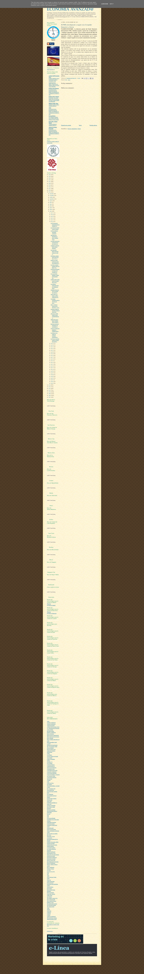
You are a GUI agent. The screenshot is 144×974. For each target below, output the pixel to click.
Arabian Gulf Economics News (54, 76)
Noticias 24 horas (50, 868)
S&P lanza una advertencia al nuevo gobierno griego (54, 237)
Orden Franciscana (50, 881)
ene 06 (52, 374)
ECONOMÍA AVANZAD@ (70, 9)
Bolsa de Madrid (50, 748)
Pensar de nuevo (50, 882)
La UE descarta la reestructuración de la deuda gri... (55, 225)
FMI (48, 816)
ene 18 (52, 355)
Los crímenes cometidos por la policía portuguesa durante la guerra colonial (54, 118)
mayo (51, 204)
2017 (49, 188)
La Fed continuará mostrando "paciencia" (54, 232)
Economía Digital (50, 790)
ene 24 (52, 345)
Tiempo (49, 604)
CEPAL (48, 760)
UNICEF (49, 913)
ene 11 (52, 367)
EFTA (48, 792)
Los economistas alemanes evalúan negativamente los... (55, 276)
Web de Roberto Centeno (52, 918)
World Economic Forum (51, 919)
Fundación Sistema (50, 823)
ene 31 (52, 213)
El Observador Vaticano (54, 96)
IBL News (49, 835)
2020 (49, 183)
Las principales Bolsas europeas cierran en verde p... (54, 252)
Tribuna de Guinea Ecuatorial (53, 128)
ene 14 (52, 362)
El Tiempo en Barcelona (51, 613)
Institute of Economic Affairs (52, 842)
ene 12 (52, 366)
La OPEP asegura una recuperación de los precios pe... (55, 242)
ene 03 (52, 379)
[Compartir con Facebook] (91, 78)
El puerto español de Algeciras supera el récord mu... (55, 311)
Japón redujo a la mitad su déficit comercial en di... (55, 296)
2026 (49, 174)
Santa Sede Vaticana (51, 894)
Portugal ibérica (52, 116)
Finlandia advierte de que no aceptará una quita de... (55, 291)
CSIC (48, 781)
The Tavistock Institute (51, 905)
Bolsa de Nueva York (51, 749)
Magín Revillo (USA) (51, 853)
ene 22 (52, 348)
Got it (112, 3)
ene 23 (52, 346)
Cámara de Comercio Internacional (51, 751)
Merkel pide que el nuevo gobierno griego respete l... (55, 321)
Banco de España (50, 733)
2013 (49, 386)
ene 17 (52, 357)
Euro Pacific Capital (51, 807)
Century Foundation (51, 759)
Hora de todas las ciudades (52, 833)
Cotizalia (48, 780)
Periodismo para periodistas (52, 884)
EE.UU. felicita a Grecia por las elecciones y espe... (55, 306)
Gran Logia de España (51, 829)
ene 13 (52, 364)
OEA (48, 873)
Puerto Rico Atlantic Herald (53, 122)
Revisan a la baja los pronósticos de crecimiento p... (55, 325)
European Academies (51, 809)
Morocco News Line (51, 860)
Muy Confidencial (50, 867)
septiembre (52, 199)
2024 (49, 178)
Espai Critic (49, 801)
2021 (49, 181)
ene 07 (52, 372)
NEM (50, 108)
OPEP (48, 878)
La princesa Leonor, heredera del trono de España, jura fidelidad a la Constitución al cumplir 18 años (54, 92)
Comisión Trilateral (50, 764)
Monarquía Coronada (51, 859)
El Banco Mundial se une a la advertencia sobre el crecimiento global (54, 80)
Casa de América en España (52, 756)
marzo (51, 207)
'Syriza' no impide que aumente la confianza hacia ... (55, 330)
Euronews (49, 808)
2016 (49, 190)
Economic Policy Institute (52, 791)
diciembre (52, 193)
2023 (49, 179)
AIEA (48, 721)
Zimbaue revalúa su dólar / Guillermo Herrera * (54, 105)
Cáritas (48, 753)
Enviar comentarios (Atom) (74, 128)
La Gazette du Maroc (51, 847)
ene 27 (52, 219)
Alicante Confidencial (51, 722)
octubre (51, 197)
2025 (49, 176)
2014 (49, 385)
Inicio (80, 125)
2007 (49, 397)
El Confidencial (50, 794)
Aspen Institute (50, 729)
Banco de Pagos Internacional (53, 735)
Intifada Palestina (50, 846)
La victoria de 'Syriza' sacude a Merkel (55, 228)
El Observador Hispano (54, 88)
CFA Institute (49, 763)
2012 (49, 388)
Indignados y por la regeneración (51, 837)
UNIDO (48, 915)
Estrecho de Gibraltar (51, 805)
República (49, 891)
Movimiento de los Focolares (52, 861)
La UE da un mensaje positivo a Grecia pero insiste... (55, 340)
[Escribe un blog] (86, 78)
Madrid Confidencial (51, 851)
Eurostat (48, 814)
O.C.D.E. (49, 870)
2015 (49, 192)
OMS (48, 875)
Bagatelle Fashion (50, 731)
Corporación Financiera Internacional (51, 778)
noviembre (52, 195)
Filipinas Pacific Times (53, 103)
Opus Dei (49, 880)
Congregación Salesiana (51, 773)
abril (51, 206)
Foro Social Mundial (51, 818)
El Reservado (49, 800)
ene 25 (52, 343)
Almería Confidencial (51, 724)
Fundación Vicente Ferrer (52, 825)
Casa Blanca (49, 755)
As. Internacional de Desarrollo (53, 728)
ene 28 (52, 218)
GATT (48, 826)
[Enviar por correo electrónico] (84, 78)
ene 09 (52, 371)
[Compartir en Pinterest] (93, 78)
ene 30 (52, 214)
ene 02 (52, 381)
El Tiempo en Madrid (51, 605)
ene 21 (52, 350)
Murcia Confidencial (51, 863)
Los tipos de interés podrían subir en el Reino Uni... (55, 266)
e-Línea (48, 787)
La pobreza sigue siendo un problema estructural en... (54, 335)
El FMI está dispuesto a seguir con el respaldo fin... (55, 271)
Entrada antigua (93, 125)
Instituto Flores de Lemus (52, 844)
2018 (49, 186)
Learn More (104, 3)
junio (51, 202)
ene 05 (52, 376)
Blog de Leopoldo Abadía (52, 746)
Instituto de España (50, 843)
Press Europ (49, 888)
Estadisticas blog (50, 931)
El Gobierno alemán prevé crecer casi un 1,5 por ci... (55, 257)
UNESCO (49, 912)
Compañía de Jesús (51, 769)
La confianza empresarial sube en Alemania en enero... (55, 286)
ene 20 (52, 352)
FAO (48, 815)
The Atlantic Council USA (52, 898)
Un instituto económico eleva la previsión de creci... (55, 301)
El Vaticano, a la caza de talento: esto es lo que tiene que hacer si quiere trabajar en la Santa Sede (54, 99)
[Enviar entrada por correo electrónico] (82, 78)
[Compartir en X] (88, 78)
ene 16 (52, 359)
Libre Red (49, 850)
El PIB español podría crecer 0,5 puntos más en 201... (55, 281)
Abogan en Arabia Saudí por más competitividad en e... (55, 316)
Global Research (50, 828)
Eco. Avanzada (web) (51, 788)
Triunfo (48, 909)
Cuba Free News (52, 83)
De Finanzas (49, 784)
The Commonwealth (51, 899)
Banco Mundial (50, 738)
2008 (49, 395)
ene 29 (52, 216)
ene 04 (52, 378)
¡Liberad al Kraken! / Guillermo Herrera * (53, 125)
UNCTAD (49, 911)
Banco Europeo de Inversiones (53, 736)
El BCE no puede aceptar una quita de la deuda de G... (55, 262)
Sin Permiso (49, 896)
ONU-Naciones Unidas (51, 877)
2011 (49, 390)
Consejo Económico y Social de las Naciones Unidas (53, 775)
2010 (49, 392)
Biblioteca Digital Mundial (52, 745)
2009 (49, 393)
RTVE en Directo (50, 892)
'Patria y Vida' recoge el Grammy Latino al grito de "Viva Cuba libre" (54, 85)
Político (48, 885)
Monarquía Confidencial (52, 857)
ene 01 (52, 383)
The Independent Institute (52, 903)
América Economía (50, 725)
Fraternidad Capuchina (51, 822)
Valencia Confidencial (51, 916)
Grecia (69, 79)
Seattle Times (49, 895)
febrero (51, 209)
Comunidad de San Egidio (52, 770)
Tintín (48, 908)
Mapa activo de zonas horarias (53, 854)
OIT (48, 874)
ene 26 (52, 221)
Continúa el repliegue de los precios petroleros (55, 247)
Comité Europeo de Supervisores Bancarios (51, 766)
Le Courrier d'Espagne (51, 849)
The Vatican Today (50, 906)
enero (51, 211)
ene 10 (52, 369)
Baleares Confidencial (51, 732)
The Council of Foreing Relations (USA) (51, 901)
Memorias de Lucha (51, 856)
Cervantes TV (49, 762)
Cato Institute (49, 757)
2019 (49, 185)
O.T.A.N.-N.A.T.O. (51, 871)
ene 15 (52, 360)
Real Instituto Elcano (51, 889)
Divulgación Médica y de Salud (53, 785)
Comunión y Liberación (51, 771)
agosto (51, 200)
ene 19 (52, 353)
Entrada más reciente (66, 125)
